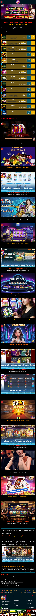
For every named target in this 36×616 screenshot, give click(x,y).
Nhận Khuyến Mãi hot (22, 37)
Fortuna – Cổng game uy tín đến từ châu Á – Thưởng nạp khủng (18, 167)
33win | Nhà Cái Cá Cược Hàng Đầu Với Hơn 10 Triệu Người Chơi (18, 369)
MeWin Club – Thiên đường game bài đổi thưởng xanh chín (18, 496)
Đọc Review (33, 37)
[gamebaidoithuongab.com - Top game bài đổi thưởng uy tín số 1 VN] (18, 2)
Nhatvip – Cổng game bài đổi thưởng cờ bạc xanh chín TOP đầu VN (18, 420)
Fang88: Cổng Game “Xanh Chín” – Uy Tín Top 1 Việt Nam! (18, 293)
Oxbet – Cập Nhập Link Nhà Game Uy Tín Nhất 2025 (18, 268)
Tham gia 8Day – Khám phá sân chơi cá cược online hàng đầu (18, 192)
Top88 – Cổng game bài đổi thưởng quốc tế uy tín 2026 (18, 344)
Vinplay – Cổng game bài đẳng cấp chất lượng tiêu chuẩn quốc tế (18, 243)
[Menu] (1, 2)
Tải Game (29, 37)
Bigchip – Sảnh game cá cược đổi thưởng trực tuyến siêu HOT (18, 521)
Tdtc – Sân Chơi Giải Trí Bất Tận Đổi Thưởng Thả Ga (18, 445)
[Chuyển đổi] (1, 577)
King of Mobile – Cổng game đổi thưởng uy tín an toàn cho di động (18, 319)
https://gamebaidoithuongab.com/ (6, 27)
